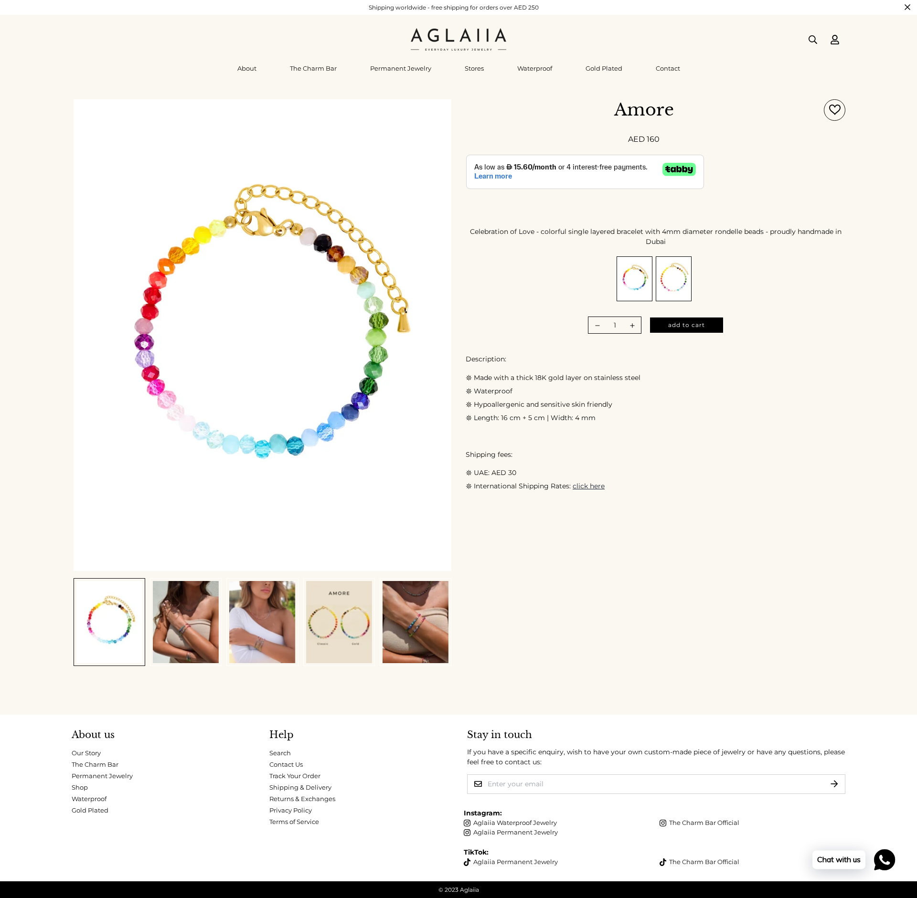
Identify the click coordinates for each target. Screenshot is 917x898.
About (246, 68)
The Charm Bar (313, 68)
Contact (668, 68)
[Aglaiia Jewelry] (458, 39)
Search (280, 753)
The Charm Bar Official (704, 822)
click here (589, 486)
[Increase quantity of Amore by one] (632, 325)
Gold (674, 278)
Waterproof (534, 68)
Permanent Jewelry (400, 68)
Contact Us (286, 764)
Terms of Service (294, 821)
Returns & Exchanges (302, 799)
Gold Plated (604, 68)
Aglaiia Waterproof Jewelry (515, 822)
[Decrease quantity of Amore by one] (597, 325)
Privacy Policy (290, 810)
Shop (80, 787)
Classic (634, 278)
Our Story (86, 753)
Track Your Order (294, 776)
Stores (474, 68)
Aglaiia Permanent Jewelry (515, 832)
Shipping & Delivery (300, 787)
